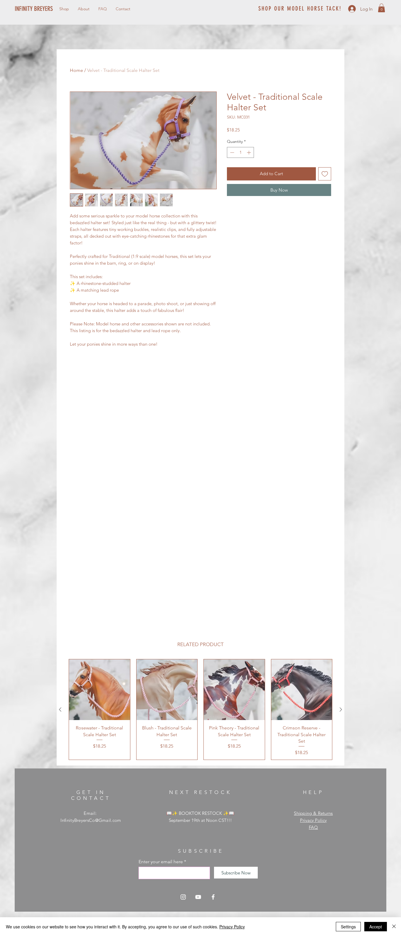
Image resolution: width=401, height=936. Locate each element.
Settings (348, 927)
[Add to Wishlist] (324, 173)
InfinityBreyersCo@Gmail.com (90, 820)
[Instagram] (183, 896)
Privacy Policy (313, 820)
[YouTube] (198, 896)
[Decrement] (231, 152)
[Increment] (249, 152)
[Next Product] (340, 709)
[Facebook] (213, 896)
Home (76, 70)
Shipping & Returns (313, 813)
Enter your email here (161, 861)
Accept (375, 927)
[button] (381, 8)
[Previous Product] (60, 709)
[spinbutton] (240, 152)
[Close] (393, 926)
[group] (200, 710)
